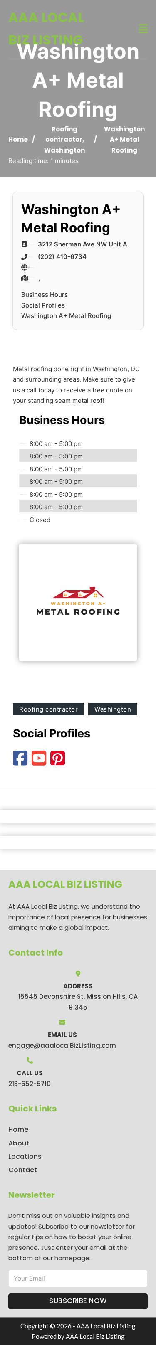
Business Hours (44, 294)
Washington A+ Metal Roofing (66, 316)
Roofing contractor (48, 709)
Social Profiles (43, 305)
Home (18, 139)
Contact (22, 1170)
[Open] (143, 29)
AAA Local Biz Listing (46, 28)
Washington (64, 150)
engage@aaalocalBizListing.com (62, 1045)
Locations (25, 1156)
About (18, 1143)
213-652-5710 (29, 1083)
